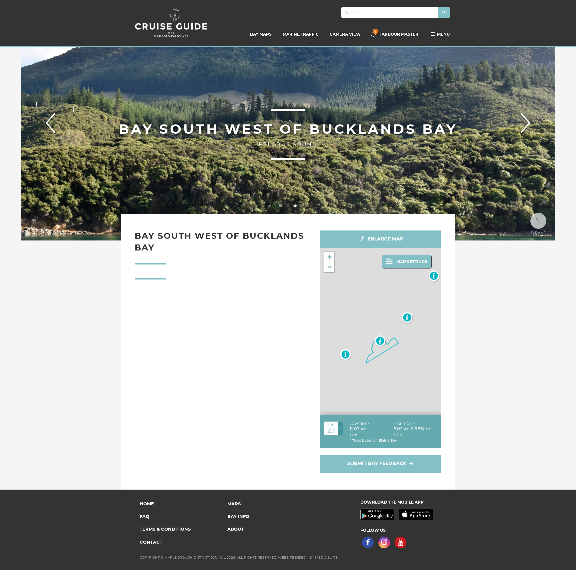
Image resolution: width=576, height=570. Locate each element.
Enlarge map (384, 239)
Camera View (345, 34)
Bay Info (238, 517)
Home (147, 504)
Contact (151, 542)
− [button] (329, 267)
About (235, 529)
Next (525, 122)
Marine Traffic (301, 34)
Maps (234, 504)
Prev (50, 122)
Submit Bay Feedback (377, 463)
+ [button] (329, 257)
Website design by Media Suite (308, 557)
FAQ (144, 517)
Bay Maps (261, 34)
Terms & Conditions (165, 529)
